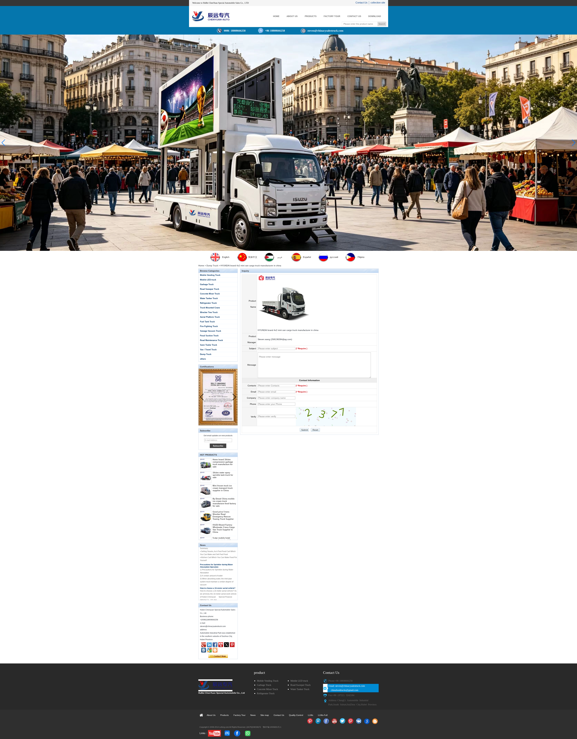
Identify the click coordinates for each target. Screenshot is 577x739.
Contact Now (218, 656)
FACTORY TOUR (332, 16)
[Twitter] (226, 644)
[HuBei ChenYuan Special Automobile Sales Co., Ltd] (211, 16)
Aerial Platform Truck (210, 317)
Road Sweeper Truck (209, 289)
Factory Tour (240, 715)
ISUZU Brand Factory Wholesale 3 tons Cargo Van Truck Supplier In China (224, 501)
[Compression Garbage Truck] (288, 143)
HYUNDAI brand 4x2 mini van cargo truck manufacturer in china (288, 330)
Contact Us (361, 2)
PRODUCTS (310, 16)
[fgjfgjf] (232, 644)
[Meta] (227, 733)
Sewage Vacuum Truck (210, 331)
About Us (211, 715)
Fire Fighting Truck (209, 326)
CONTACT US (354, 16)
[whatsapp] (247, 733)
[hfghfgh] (203, 644)
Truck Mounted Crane (210, 308)
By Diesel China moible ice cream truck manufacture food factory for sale (224, 475)
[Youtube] (220, 644)
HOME (276, 16)
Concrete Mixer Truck (210, 294)
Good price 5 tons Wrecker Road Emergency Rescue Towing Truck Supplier (223, 488)
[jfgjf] (203, 650)
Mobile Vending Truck (210, 275)
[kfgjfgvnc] (215, 650)
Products (224, 715)
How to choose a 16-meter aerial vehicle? (217, 562)
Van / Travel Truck (208, 349)
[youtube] (214, 733)
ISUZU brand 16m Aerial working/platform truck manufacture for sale (224, 526)
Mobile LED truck (208, 280)
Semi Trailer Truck (208, 345)
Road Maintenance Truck (211, 340)
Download (374, 16)
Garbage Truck (207, 284)
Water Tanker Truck (209, 298)
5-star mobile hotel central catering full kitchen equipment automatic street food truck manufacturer (222, 516)
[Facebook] (215, 644)
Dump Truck (212, 265)
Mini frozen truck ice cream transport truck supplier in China (223, 460)
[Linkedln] (209, 644)
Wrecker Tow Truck (209, 312)
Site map (264, 715)
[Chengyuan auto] (209, 650)
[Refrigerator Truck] (310, 721)
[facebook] (237, 733)
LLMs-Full (322, 715)
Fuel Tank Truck (207, 322)
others (203, 359)
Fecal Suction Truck (209, 336)
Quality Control (296, 715)
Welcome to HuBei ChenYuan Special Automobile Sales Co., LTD (220, 3)
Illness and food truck (209, 578)
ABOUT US (292, 16)
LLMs (310, 715)
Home (201, 265)
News (253, 715)
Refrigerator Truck (208, 303)
